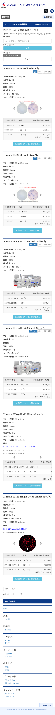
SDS (40, 72)
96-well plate (10, 680)
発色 (7, 667)
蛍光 (7, 670)
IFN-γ (7, 640)
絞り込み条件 (8, 45)
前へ (7, 589)
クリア (27, 59)
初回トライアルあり (42, 137)
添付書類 (47, 72)
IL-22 (7, 643)
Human (8, 630)
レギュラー (10, 694)
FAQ (5, 609)
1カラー (8, 654)
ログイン (49, 17)
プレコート (10, 696)
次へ (13, 589)
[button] (14, 108)
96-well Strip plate (12, 683)
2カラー (8, 656)
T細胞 (7, 619)
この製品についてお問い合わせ (27, 144)
